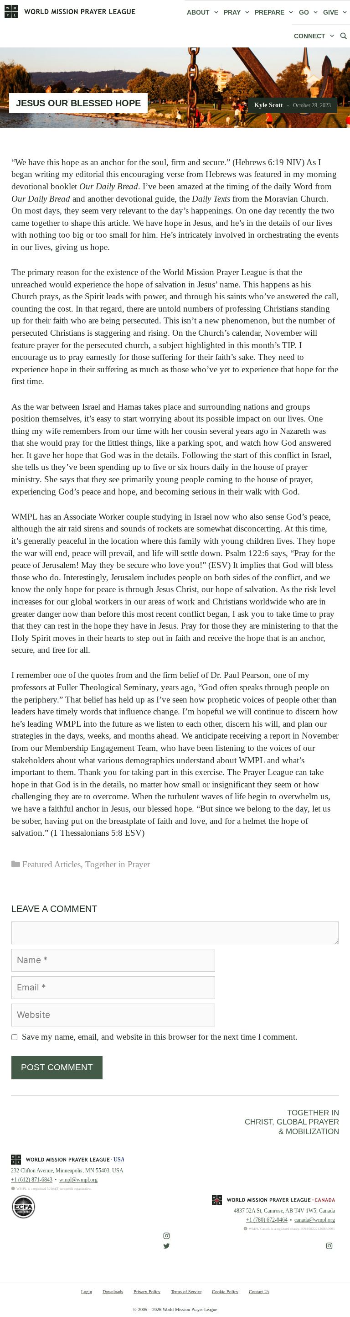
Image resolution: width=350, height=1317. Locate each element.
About (198, 12)
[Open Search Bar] (343, 35)
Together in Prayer (117, 864)
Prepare (269, 12)
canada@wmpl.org (314, 1220)
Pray (232, 12)
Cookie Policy (225, 1291)
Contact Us (259, 1291)
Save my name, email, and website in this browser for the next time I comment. (160, 1036)
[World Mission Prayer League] (70, 11)
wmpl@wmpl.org (78, 1179)
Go (304, 12)
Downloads (113, 1291)
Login (86, 1291)
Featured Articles (51, 864)
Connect (309, 36)
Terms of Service (186, 1291)
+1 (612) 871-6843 (31, 1179)
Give (330, 12)
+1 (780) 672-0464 (267, 1220)
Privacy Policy (147, 1291)
